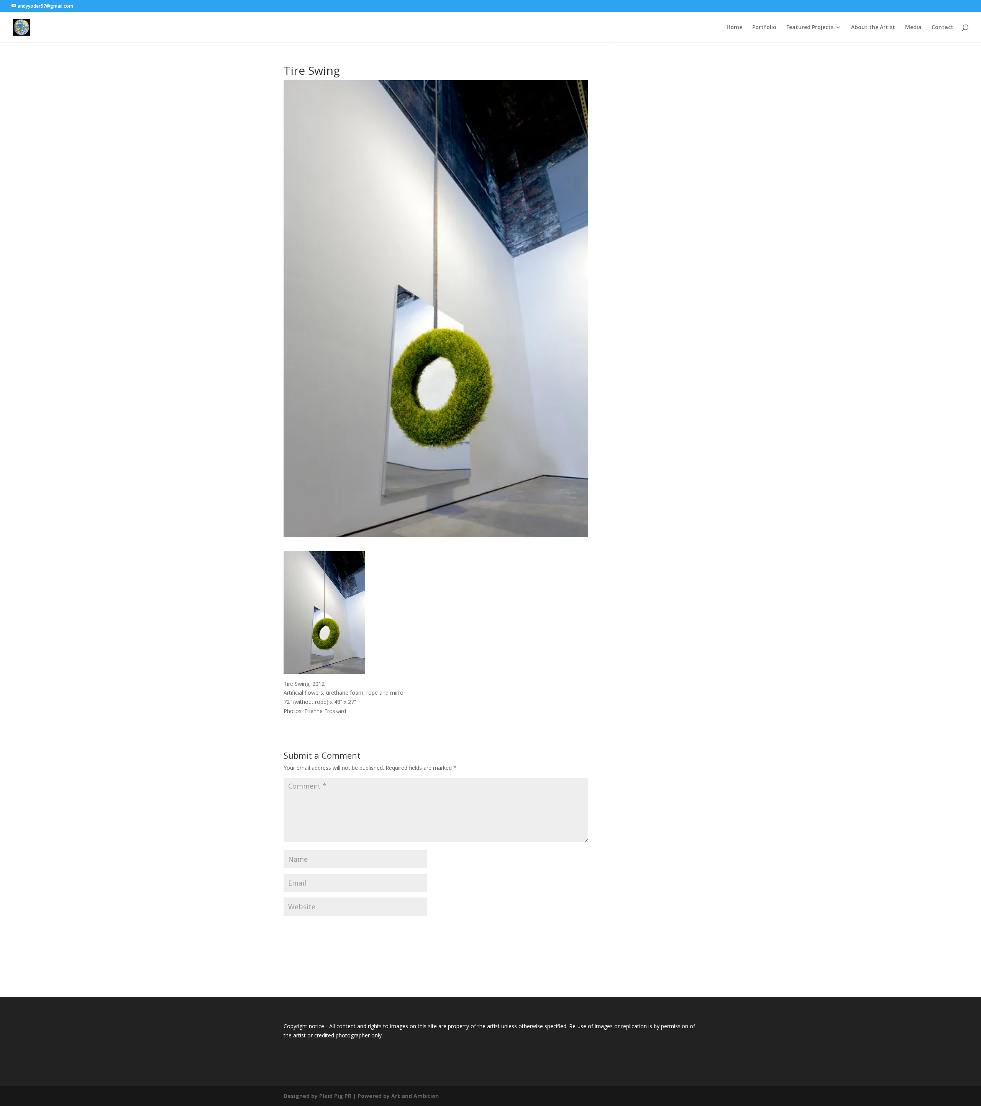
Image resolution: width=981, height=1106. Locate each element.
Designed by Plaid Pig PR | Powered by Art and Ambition (361, 1095)
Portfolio (764, 28)
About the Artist (873, 28)
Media (913, 28)
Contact (942, 28)
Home (734, 28)
